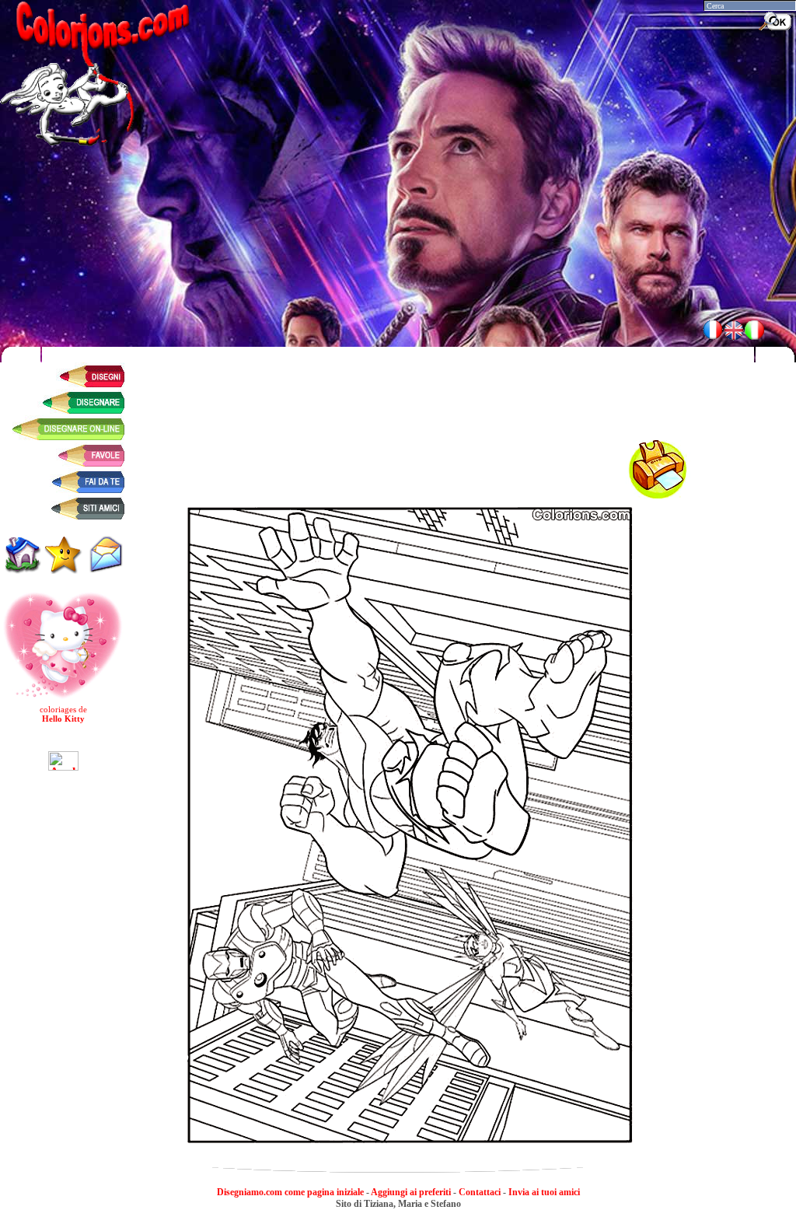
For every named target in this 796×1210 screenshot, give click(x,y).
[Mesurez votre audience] (63, 757)
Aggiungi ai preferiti (411, 1192)
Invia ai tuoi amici (544, 1192)
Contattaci (480, 1192)
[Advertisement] (398, 284)
